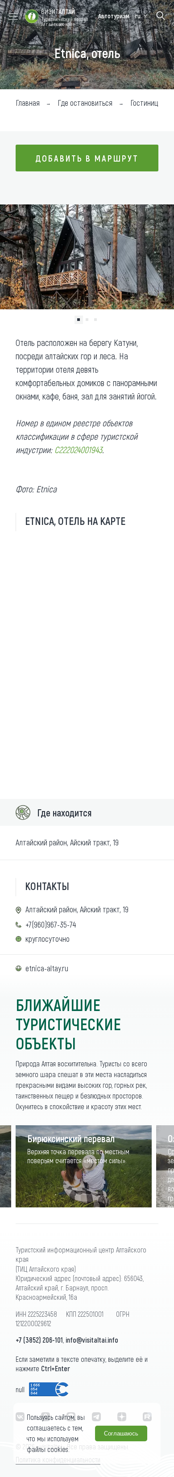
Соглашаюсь (121, 1433)
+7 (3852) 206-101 (39, 1340)
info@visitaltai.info (92, 1340)
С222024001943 (78, 449)
